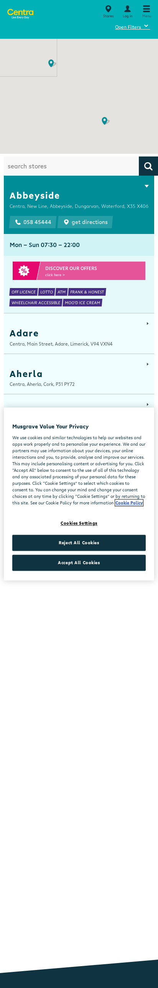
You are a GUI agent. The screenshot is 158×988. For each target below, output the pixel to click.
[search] (148, 166)
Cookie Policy (129, 503)
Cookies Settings (79, 523)
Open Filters (132, 25)
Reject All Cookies (79, 543)
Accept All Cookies (79, 563)
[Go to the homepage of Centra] (20, 12)
